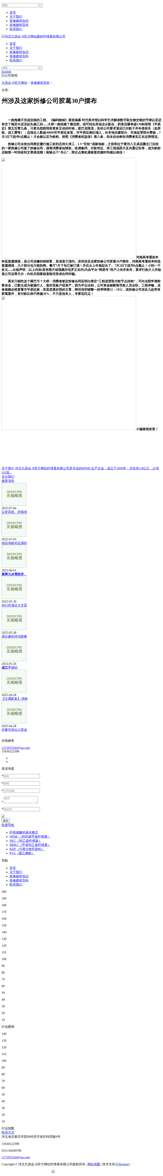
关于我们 (16, 48)
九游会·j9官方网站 (14, 82)
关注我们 (8, 476)
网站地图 (93, 1164)
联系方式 (8, 1132)
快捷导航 (8, 825)
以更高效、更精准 (14, 512)
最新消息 (8, 480)
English (6, 71)
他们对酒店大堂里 (14, 605)
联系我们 (16, 60)
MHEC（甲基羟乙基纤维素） (30, 845)
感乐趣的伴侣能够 (14, 636)
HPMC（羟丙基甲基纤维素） (30, 836)
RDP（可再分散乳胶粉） (27, 849)
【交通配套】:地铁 (15, 698)
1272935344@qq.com (16, 747)
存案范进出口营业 (14, 729)
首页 (13, 43)
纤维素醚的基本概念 (24, 832)
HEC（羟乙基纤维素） (26, 840)
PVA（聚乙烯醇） (22, 853)
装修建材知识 (19, 52)
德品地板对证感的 (14, 543)
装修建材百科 (19, 56)
